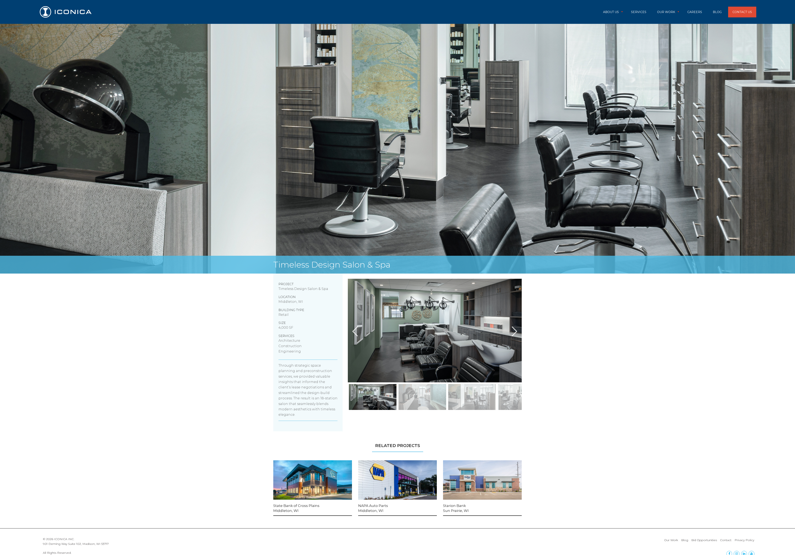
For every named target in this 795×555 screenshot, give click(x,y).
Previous (345, 398)
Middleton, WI (286, 511)
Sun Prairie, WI (456, 511)
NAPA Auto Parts (373, 506)
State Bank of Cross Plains (296, 506)
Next (525, 398)
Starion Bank (454, 506)
